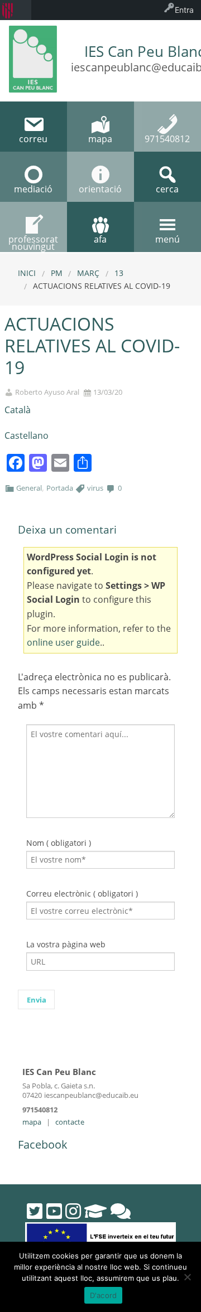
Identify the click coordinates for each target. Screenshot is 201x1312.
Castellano (26, 435)
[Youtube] (54, 1211)
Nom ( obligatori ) (58, 842)
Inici (27, 273)
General (29, 488)
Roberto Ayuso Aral (47, 392)
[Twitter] (34, 1211)
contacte (69, 1122)
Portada (59, 488)
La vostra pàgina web (66, 944)
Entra (184, 9)
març (88, 273)
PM (57, 273)
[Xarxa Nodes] (121, 1211)
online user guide (63, 642)
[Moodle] (95, 1211)
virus (95, 488)
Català (17, 410)
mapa (31, 1122)
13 (118, 273)
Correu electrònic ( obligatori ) (82, 893)
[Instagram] (73, 1211)
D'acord (103, 1295)
